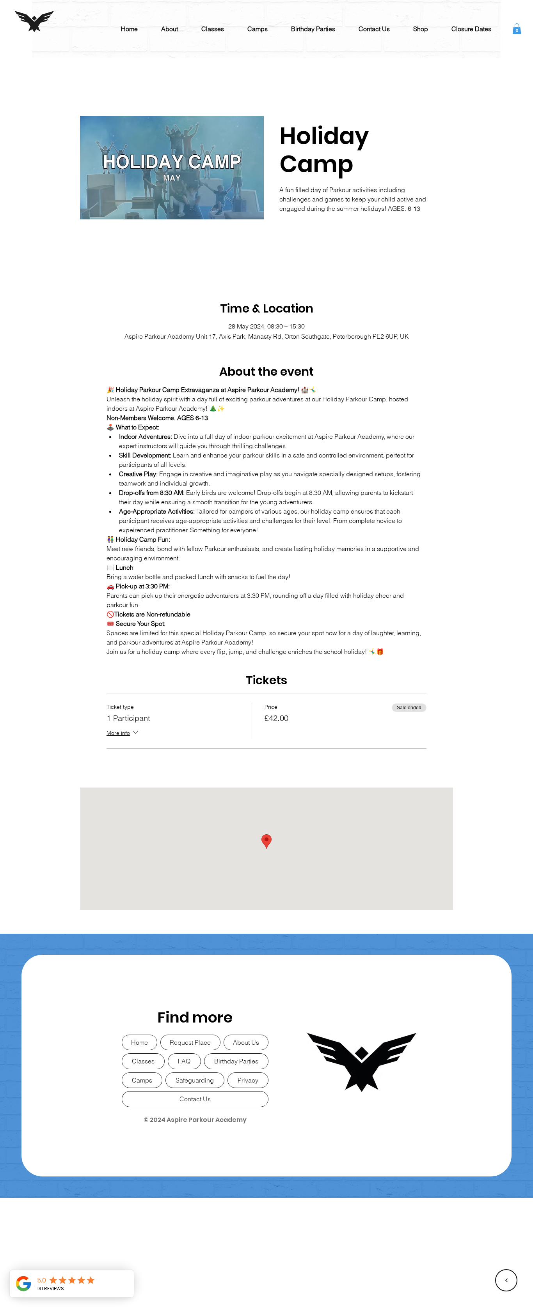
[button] (169, 29)
